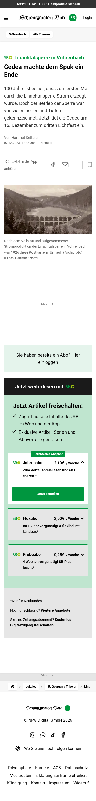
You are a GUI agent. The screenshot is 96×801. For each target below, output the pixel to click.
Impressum (59, 783)
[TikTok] (53, 735)
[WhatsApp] (43, 735)
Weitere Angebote (55, 610)
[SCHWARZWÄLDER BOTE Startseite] (48, 17)
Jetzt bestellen (48, 494)
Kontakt (38, 783)
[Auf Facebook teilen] (53, 165)
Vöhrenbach (17, 34)
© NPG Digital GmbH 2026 (48, 720)
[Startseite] (12, 686)
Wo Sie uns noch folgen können (52, 748)
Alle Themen (41, 34)
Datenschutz (76, 767)
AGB (57, 767)
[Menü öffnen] (6, 18)
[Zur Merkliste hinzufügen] (88, 165)
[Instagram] (33, 735)
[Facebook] (63, 735)
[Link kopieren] (44, 165)
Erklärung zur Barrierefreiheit (61, 775)
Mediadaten (20, 775)
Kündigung (17, 783)
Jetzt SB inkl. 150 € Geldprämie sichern (48, 4)
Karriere (42, 767)
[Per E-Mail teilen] (65, 165)
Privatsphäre (19, 767)
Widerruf (81, 783)
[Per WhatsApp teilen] (75, 165)
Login (87, 18)
